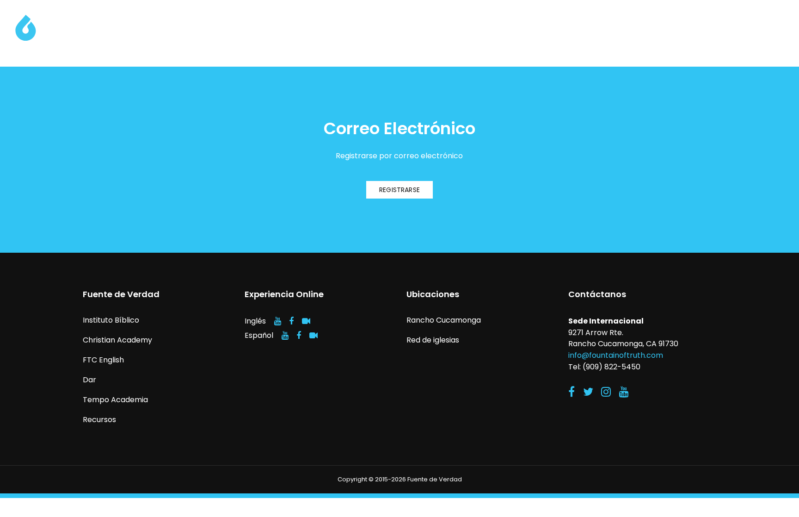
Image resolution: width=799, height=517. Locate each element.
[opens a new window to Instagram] (606, 391)
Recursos (99, 419)
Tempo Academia (115, 399)
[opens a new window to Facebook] (571, 391)
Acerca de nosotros (505, 30)
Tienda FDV (701, 30)
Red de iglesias (432, 340)
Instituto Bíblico (111, 320)
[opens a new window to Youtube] (624, 391)
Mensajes (765, 30)
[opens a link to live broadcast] (306, 321)
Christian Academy (117, 340)
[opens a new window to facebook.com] (291, 321)
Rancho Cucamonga (443, 320)
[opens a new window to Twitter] (588, 391)
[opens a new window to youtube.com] (277, 321)
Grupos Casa (594, 30)
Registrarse (399, 189)
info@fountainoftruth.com (615, 355)
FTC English (103, 360)
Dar (649, 30)
